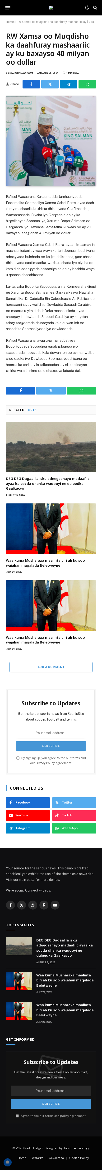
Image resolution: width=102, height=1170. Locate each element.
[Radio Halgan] (51, 7)
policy (64, 1116)
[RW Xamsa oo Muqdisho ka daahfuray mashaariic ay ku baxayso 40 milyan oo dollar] (51, 141)
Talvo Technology (76, 1148)
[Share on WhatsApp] (87, 84)
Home (10, 22)
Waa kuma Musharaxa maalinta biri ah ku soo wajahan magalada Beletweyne (45, 562)
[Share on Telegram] (69, 84)
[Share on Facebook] (31, 84)
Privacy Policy (45, 763)
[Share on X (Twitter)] (50, 84)
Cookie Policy (79, 1158)
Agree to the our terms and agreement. (53, 1116)
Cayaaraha (56, 1158)
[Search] (94, 7)
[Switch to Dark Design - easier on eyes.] (87, 7)
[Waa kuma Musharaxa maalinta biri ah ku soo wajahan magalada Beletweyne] (51, 528)
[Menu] (7, 7)
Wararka (37, 1158)
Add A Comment (51, 667)
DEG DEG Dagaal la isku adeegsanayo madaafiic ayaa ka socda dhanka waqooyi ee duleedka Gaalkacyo (47, 483)
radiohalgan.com (21, 73)
